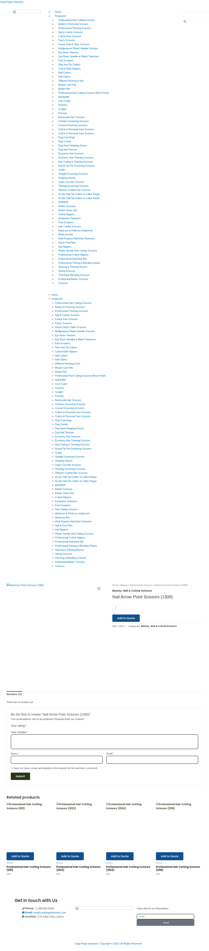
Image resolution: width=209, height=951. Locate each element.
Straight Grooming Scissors (73, 173)
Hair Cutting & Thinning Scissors (75, 161)
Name (15, 753)
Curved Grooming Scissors (73, 125)
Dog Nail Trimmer (67, 149)
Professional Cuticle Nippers (73, 254)
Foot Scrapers (65, 60)
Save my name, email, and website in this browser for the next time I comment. (56, 768)
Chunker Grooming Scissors (73, 121)
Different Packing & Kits (71, 80)
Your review (19, 732)
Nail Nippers (64, 246)
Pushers (62, 105)
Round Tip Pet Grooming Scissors (76, 165)
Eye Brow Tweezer (68, 52)
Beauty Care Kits (67, 84)
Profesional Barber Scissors (73, 279)
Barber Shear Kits (67, 210)
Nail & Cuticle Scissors (70, 32)
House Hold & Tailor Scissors (73, 44)
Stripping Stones (67, 177)
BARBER (63, 202)
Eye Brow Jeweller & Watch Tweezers (78, 56)
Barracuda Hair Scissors (71, 117)
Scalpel (62, 109)
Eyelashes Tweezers (69, 218)
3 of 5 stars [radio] (36, 726)
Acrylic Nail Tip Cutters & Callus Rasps (79, 194)
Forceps (62, 113)
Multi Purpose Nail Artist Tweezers (76, 238)
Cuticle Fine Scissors (69, 36)
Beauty (124, 585)
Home (58, 11)
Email (110, 753)
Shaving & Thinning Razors (72, 266)
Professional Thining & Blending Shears (79, 262)
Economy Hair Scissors (71, 153)
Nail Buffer (63, 96)
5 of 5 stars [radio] (44, 726)
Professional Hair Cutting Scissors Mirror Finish (83, 92)
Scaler (61, 169)
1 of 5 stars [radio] (29, 726)
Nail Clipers (64, 76)
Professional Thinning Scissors (74, 28)
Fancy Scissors (66, 40)
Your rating (19, 725)
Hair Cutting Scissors (69, 226)
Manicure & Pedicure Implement (75, 230)
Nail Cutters (64, 72)
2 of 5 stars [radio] (33, 726)
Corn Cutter (64, 101)
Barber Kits (64, 88)
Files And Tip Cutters (69, 64)
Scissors (63, 283)
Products (59, 16)
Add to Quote (126, 618)
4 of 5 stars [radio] (40, 726)
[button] (104, 291)
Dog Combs (64, 141)
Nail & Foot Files (67, 242)
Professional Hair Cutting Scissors (76, 20)
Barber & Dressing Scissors (73, 24)
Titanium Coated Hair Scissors (74, 190)
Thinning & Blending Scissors (73, 275)
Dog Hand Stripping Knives (72, 145)
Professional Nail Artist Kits (72, 258)
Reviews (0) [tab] (14, 694)
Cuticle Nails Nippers (69, 68)
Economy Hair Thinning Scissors (75, 157)
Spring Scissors (66, 270)
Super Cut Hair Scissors (71, 182)
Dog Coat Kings (66, 137)
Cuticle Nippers (66, 214)
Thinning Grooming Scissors (73, 185)
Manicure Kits (65, 234)
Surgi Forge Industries (12, 1)
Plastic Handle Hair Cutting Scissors (77, 250)
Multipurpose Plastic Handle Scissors (78, 48)
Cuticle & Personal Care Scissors (76, 129)
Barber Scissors (67, 206)
